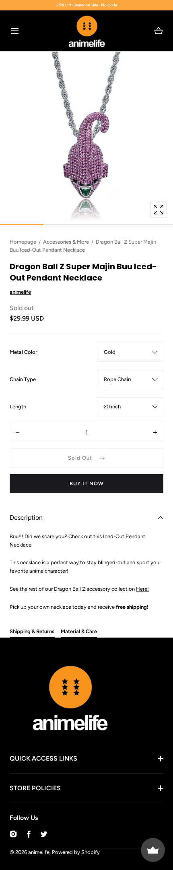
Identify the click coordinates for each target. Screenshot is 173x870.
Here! (142, 589)
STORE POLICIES (35, 788)
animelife (38, 852)
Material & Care (79, 631)
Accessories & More (66, 242)
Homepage (23, 242)
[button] (15, 31)
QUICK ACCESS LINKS (43, 758)
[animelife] (87, 30)
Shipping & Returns (32, 631)
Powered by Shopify (76, 852)
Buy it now (87, 483)
